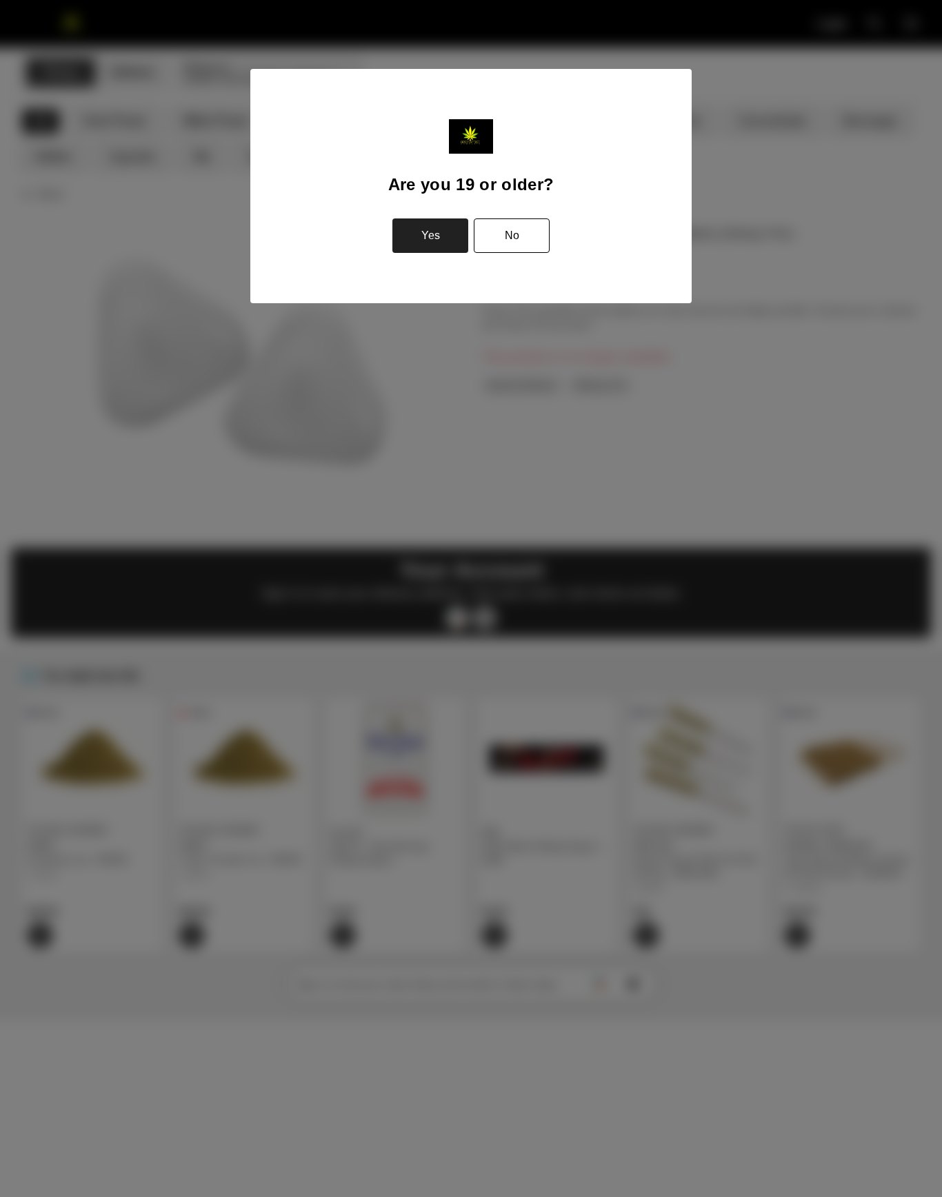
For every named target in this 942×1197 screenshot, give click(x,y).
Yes (430, 235)
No (512, 235)
